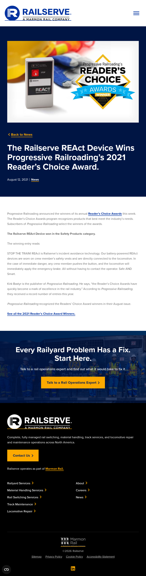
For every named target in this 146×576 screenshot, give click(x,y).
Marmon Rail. (54, 468)
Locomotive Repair (19, 511)
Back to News (22, 134)
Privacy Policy (53, 556)
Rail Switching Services (22, 497)
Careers (81, 490)
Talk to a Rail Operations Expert (71, 382)
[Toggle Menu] (136, 13)
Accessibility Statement (101, 556)
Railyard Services (18, 483)
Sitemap (37, 556)
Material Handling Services (25, 490)
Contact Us (21, 455)
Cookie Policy (74, 556)
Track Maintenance (20, 504)
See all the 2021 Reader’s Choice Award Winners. (41, 313)
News (35, 179)
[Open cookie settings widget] (6, 569)
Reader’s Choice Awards (105, 213)
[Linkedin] (73, 568)
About (80, 483)
